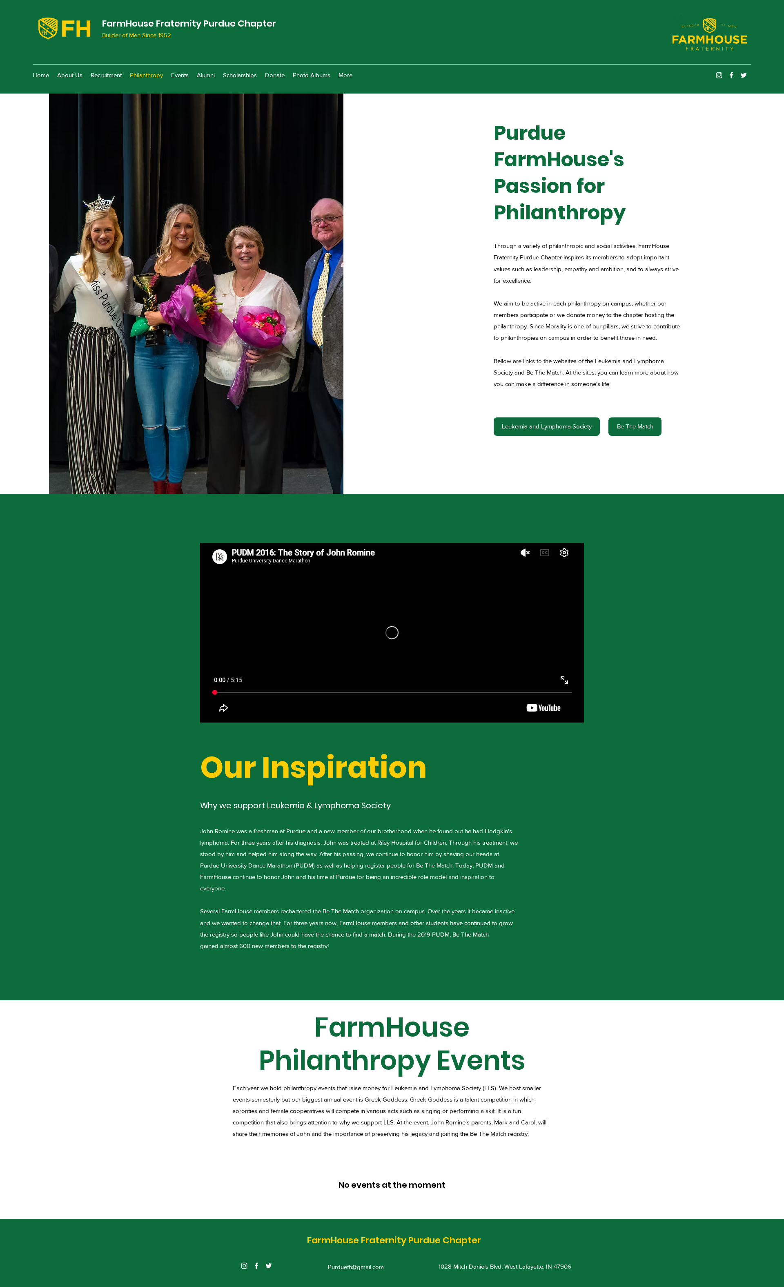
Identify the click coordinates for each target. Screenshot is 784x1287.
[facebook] (731, 75)
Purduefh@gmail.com (356, 1266)
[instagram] (719, 75)
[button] (196, 294)
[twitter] (743, 75)
